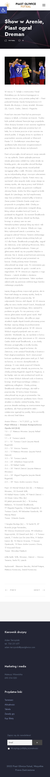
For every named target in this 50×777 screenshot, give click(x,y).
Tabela (8, 709)
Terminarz (9, 700)
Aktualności (10, 704)
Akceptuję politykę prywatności (24, 748)
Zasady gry (10, 713)
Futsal (12, 40)
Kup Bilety (9, 718)
